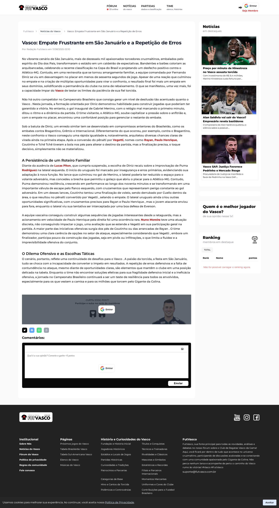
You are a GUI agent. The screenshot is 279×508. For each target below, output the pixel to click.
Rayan (148, 140)
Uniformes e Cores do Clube (157, 484)
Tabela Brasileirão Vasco (73, 449)
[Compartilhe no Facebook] (32, 330)
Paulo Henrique (166, 140)
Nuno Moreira (150, 219)
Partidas (151, 7)
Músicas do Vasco (70, 465)
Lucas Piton (62, 165)
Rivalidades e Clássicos (154, 454)
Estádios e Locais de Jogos (116, 454)
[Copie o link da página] (46, 330)
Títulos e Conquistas (153, 443)
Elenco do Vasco (69, 459)
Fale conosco (27, 470)
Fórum (112, 7)
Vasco (59, 90)
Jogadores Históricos (113, 449)
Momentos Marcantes (154, 479)
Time (174, 7)
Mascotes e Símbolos (154, 459)
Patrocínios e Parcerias (114, 470)
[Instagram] (246, 417)
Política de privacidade (32, 459)
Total (207, 250)
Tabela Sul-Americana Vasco (76, 454)
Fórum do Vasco (28, 454)
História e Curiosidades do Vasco (125, 439)
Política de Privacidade (119, 502)
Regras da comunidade (33, 465)
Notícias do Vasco (29, 449)
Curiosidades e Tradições (115, 465)
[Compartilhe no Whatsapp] (39, 330)
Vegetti (118, 140)
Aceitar (269, 502)
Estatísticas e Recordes (155, 465)
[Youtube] (237, 417)
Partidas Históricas (111, 459)
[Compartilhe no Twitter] (24, 330)
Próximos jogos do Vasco (74, 443)
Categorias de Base (112, 479)
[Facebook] (256, 417)
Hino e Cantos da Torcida (115, 484)
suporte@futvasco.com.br (199, 471)
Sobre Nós (25, 443)
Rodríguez (29, 170)
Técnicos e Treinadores (154, 449)
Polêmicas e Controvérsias (116, 489)
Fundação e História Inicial (116, 443)
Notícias (129, 7)
